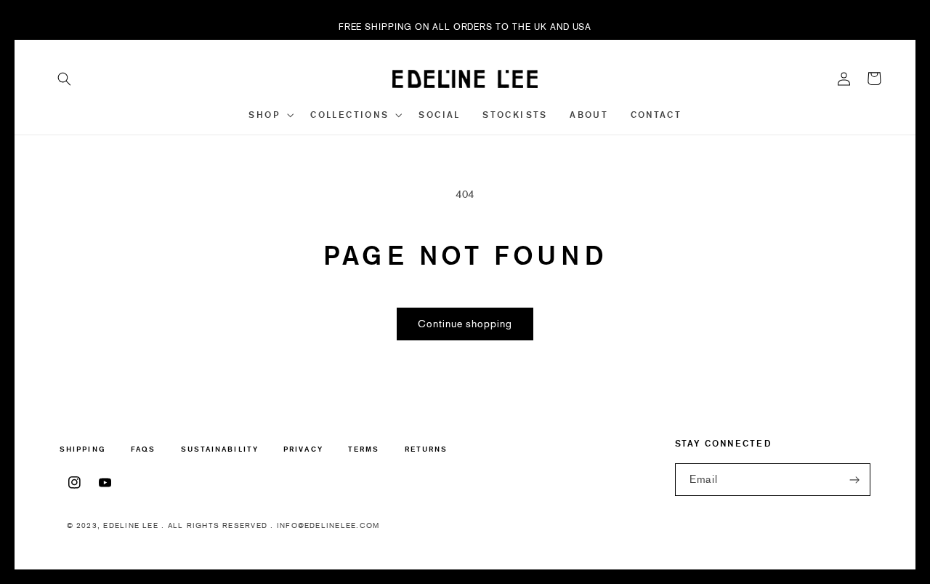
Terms (363, 449)
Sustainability (220, 449)
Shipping (83, 450)
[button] (64, 78)
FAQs (143, 449)
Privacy (303, 449)
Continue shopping (465, 324)
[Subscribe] (854, 479)
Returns (426, 449)
